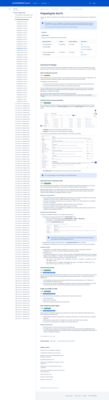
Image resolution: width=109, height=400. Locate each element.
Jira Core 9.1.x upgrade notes (22, 154)
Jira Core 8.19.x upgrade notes (22, 176)
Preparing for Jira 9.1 (22, 48)
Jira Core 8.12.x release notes (22, 205)
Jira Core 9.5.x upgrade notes (22, 136)
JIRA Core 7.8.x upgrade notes (22, 287)
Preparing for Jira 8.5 (22, 90)
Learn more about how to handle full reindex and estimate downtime (61, 27)
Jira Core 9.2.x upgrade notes (22, 150)
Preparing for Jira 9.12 (22, 23)
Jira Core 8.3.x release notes (22, 245)
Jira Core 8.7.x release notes (22, 227)
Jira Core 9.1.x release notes (22, 152)
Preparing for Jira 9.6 (22, 37)
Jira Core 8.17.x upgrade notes (22, 185)
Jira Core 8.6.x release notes (22, 232)
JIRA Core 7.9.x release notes (22, 280)
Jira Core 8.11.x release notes (22, 210)
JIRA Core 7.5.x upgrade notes (22, 300)
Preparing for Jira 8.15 (22, 68)
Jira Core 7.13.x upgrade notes (22, 265)
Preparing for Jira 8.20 (22, 57)
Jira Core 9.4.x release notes (22, 139)
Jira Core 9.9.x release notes (22, 117)
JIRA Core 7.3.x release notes (22, 307)
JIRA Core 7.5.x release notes (22, 298)
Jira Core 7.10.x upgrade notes (22, 278)
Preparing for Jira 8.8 (22, 83)
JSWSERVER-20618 (47, 95)
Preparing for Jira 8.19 (22, 59)
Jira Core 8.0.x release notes (22, 258)
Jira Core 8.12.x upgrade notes (22, 207)
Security (85, 395)
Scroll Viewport (55, 387)
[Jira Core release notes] (67, 9)
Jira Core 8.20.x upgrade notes (22, 172)
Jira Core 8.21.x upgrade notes (22, 167)
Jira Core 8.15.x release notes (22, 192)
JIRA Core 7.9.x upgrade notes (22, 283)
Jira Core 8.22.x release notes (22, 161)
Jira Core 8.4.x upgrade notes (22, 243)
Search (90, 3)
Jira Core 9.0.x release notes (22, 156)
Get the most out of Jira (46, 374)
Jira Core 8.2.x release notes (22, 249)
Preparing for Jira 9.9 (22, 30)
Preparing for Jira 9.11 (22, 26)
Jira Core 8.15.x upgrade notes (22, 194)
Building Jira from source (46, 379)
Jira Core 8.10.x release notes (22, 214)
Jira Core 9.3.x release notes (22, 143)
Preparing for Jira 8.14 (22, 70)
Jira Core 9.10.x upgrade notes (22, 114)
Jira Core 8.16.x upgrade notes (22, 190)
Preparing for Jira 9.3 (22, 43)
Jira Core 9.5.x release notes (22, 134)
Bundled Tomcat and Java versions (23, 17)
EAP (82, 44)
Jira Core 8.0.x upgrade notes (22, 261)
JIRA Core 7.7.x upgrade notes (22, 292)
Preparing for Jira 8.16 (22, 66)
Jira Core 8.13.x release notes (22, 201)
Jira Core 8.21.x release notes (22, 165)
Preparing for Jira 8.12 (22, 74)
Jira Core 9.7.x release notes (22, 125)
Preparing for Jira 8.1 (22, 99)
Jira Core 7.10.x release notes (22, 276)
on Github (77, 199)
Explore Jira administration (46, 376)
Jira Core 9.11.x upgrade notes (22, 110)
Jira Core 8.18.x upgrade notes (22, 181)
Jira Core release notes (19, 12)
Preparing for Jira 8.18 (22, 61)
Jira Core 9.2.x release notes (22, 148)
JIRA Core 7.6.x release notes (22, 294)
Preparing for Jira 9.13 (22, 21)
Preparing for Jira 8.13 (22, 72)
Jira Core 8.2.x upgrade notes (22, 252)
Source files (83, 46)
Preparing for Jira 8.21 (22, 54)
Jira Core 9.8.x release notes (22, 121)
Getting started (49, 202)
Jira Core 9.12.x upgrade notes (22, 105)
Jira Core (15, 8)
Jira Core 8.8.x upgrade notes (22, 225)
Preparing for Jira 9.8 (22, 32)
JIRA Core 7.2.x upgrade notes (22, 314)
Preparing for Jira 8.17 (22, 63)
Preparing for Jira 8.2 (22, 97)
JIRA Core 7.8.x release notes (22, 285)
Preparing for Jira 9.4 (22, 41)
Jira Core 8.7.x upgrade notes (22, 230)
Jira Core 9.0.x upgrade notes (22, 159)
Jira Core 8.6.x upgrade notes (22, 234)
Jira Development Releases (22, 19)
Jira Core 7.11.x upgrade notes (22, 274)
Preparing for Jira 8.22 (22, 52)
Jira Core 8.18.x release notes (22, 179)
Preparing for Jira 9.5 (22, 39)
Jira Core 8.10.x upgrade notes (22, 216)
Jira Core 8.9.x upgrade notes (22, 221)
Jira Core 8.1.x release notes (22, 254)
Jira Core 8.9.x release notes (22, 218)
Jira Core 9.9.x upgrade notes (22, 119)
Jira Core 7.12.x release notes (22, 267)
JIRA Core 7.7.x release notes (22, 289)
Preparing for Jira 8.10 (22, 79)
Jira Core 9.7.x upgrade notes (22, 128)
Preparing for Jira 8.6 (22, 88)
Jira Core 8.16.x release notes (22, 187)
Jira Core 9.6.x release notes (22, 130)
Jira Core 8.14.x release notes (22, 196)
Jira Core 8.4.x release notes (22, 241)
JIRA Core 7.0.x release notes (22, 318)
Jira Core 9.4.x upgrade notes (22, 141)
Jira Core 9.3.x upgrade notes (22, 145)
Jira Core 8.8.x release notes (22, 223)
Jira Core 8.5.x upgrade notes (22, 238)
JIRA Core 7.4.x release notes (22, 303)
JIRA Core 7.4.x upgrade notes (22, 305)
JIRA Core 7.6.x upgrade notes (22, 296)
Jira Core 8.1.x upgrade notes (22, 256)
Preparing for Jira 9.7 (22, 35)
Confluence (48, 387)
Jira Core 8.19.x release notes (22, 174)
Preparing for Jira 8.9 (22, 81)
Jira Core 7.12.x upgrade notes (22, 269)
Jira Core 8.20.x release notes (22, 170)
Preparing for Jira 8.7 (22, 85)
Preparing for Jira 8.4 (22, 92)
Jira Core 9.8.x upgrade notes (22, 123)
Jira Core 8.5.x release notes (22, 236)
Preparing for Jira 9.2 (22, 46)
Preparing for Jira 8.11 (22, 77)
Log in (94, 3)
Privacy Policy (69, 395)
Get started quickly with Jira (47, 359)
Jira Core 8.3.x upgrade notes (22, 247)
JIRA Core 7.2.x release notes (22, 311)
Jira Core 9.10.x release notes (22, 112)
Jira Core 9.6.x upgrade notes (22, 132)
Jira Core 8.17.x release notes (22, 183)
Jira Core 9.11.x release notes (22, 108)
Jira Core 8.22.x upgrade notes (22, 163)
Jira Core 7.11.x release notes (22, 272)
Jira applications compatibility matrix (24, 15)
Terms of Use (77, 395)
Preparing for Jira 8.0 (22, 101)
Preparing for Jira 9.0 (22, 50)
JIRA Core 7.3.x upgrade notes (22, 309)
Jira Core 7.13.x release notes (22, 263)
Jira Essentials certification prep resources (50, 352)
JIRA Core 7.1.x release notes (22, 316)
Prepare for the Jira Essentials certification (50, 350)
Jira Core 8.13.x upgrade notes (22, 203)
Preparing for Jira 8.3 (22, 94)
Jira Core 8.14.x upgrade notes (22, 198)
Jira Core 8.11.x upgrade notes (22, 212)
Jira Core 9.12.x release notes (22, 103)
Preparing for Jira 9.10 (22, 28)
